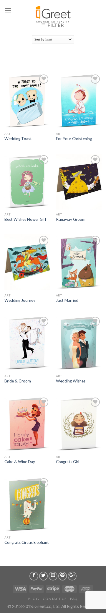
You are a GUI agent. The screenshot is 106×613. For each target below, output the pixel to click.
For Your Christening (74, 138)
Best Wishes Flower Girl (25, 219)
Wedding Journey (19, 300)
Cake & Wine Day (19, 461)
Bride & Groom (17, 381)
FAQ (74, 598)
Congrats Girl (67, 461)
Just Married (67, 300)
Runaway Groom (70, 219)
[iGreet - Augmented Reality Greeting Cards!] (52, 12)
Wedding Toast (18, 138)
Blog (33, 598)
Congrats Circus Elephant (26, 542)
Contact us (55, 598)
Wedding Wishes (70, 381)
